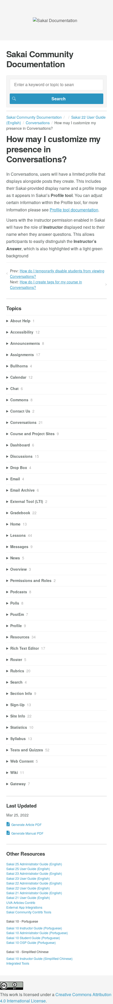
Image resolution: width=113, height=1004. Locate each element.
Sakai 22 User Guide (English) (28, 888)
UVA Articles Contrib (20, 902)
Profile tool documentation (74, 210)
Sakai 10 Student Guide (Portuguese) (33, 937)
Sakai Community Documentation (34, 117)
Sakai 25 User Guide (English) (28, 868)
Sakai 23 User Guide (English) (28, 878)
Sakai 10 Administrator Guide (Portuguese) (37, 932)
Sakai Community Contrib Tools (28, 912)
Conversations (38, 122)
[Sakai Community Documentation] (55, 20)
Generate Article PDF (26, 824)
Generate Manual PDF (27, 833)
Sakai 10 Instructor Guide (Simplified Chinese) (39, 958)
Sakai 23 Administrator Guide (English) (34, 873)
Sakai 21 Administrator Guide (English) (34, 893)
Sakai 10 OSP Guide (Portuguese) (31, 942)
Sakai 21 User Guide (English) (28, 897)
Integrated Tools (17, 963)
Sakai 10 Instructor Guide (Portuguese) (34, 928)
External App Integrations (24, 907)
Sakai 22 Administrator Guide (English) (34, 883)
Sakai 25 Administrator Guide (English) (34, 864)
